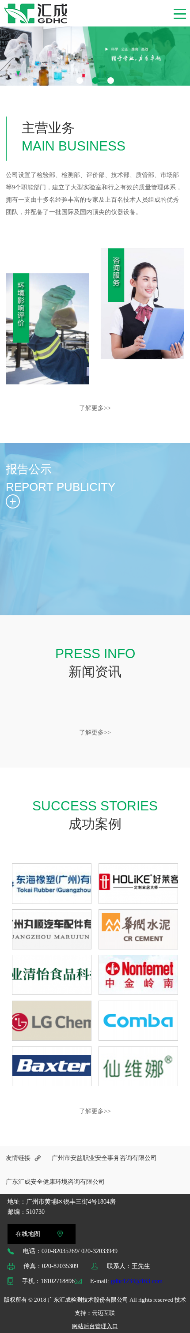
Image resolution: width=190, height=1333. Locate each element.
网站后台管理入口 (95, 1326)
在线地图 (27, 1234)
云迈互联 (103, 1313)
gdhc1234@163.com (137, 1281)
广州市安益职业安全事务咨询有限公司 (104, 1158)
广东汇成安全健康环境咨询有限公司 (55, 1182)
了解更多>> (95, 408)
